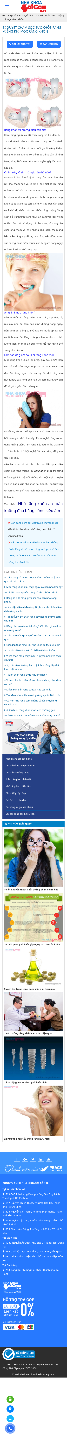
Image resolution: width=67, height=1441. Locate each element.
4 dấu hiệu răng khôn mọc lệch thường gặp (30, 710)
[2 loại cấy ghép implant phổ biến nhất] (33, 1057)
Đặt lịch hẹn (50, 44)
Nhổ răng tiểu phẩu (41, 529)
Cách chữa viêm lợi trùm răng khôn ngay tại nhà (33, 715)
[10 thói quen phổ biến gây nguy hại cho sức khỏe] (33, 917)
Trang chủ (10, 15)
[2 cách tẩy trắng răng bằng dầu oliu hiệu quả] (33, 966)
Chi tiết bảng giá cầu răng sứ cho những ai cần (32, 592)
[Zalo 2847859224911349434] (10, 1418)
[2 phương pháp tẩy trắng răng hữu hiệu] (33, 1110)
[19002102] (10, 1428)
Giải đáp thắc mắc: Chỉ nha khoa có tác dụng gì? (33, 644)
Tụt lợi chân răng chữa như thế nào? (26, 674)
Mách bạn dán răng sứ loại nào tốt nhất (28, 689)
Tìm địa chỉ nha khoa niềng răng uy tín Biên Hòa (33, 695)
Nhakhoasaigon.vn (44, 1374)
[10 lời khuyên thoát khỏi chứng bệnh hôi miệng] (33, 857)
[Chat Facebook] (10, 1409)
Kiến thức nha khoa (18, 529)
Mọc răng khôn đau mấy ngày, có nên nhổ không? (34, 586)
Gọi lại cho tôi (20, 44)
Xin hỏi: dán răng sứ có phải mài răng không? (31, 650)
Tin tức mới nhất (19, 824)
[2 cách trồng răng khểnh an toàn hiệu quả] (33, 1011)
